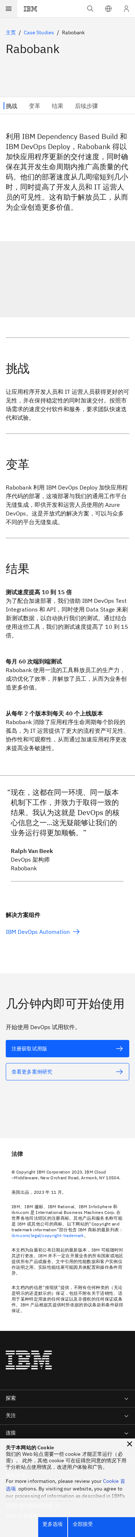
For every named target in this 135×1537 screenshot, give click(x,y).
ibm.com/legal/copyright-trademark (48, 1235)
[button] (108, 8)
